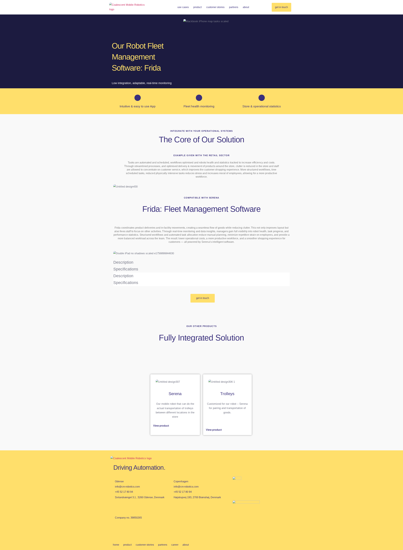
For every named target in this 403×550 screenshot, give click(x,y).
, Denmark (197, 497)
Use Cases (183, 7)
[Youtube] (127, 530)
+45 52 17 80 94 (124, 491)
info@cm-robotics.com (127, 486)
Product (197, 7)
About (246, 7)
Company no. (128, 517)
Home (116, 544)
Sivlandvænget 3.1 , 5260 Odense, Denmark (139, 497)
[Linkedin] (117, 530)
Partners (233, 7)
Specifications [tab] (125, 269)
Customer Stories (215, 7)
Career (174, 544)
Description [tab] (123, 262)
